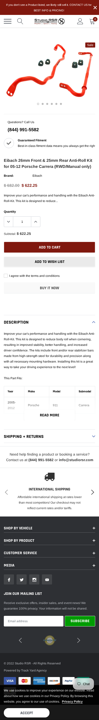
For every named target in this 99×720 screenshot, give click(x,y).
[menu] (7, 21)
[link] (9, 579)
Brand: (9, 175)
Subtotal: (10, 234)
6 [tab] (61, 104)
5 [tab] (56, 104)
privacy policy (72, 701)
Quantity (10, 211)
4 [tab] (52, 104)
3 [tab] (47, 104)
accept (26, 713)
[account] (80, 21)
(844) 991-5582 (23, 129)
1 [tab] (38, 104)
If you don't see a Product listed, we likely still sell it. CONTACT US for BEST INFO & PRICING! (49, 7)
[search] (20, 21)
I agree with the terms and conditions (34, 276)
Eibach (37, 175)
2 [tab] (43, 104)
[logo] (49, 21)
